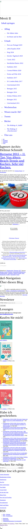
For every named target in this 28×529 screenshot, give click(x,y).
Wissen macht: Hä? (12, 112)
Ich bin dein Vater (4, 492)
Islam (23, 273)
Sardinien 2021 (12, 67)
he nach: (2, 467)
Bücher (7, 121)
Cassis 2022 (11, 59)
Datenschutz (6, 519)
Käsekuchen (3, 274)
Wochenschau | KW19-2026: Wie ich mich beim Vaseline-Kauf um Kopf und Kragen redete (14, 428)
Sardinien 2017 (12, 78)
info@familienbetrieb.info (6, 314)
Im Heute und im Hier (14, 37)
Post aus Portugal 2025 (14, 45)
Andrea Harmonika (4, 474)
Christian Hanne (18, 171)
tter (3, 139)
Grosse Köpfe (3, 489)
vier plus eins (3, 507)
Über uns (8, 135)
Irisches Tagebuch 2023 (15, 56)
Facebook (5, 140)
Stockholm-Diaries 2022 (15, 63)
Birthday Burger (4, 272)
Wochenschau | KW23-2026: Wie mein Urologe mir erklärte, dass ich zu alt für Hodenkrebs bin (15, 420)
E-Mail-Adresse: (4, 302)
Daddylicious (3, 479)
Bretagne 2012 (12, 99)
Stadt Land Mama (4, 505)
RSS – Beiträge (6, 514)
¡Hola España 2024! (13, 49)
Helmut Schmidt (17, 273)
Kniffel (8, 274)
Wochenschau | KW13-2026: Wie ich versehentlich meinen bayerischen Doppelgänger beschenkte (15, 453)
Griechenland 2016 (13, 85)
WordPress (11, 523)
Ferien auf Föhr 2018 (14, 74)
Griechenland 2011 (13, 103)
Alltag (7, 29)
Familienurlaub (3, 273)
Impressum (5, 518)
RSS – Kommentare (7, 515)
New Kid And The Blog (5, 497)
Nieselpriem (3, 500)
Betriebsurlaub (10, 270)
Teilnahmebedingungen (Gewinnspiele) (12, 521)
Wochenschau (10, 107)
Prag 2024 (10, 52)
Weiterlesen (15, 224)
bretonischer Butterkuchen (19, 272)
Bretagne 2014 (12, 92)
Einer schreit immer (4, 484)
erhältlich (4, 360)
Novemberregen (4, 502)
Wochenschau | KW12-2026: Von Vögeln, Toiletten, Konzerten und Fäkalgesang (15, 457)
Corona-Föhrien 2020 (14, 70)
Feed (4, 143)
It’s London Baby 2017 (14, 81)
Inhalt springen (8, 23)
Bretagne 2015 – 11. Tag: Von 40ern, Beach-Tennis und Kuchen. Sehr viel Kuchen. (12, 161)
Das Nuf (2, 482)
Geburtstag (10, 273)
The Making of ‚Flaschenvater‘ (12, 130)
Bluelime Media (4, 525)
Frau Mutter (3, 487)
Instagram (5, 142)
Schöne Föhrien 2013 (14, 96)
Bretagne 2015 (12, 89)
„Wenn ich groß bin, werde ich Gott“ (17, 252)
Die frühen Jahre (12, 33)
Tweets (7, 116)
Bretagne (10, 272)
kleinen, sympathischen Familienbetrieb (15, 290)
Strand (17, 274)
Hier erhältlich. (3, 340)
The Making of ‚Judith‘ (14, 125)
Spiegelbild (13, 274)
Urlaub (7, 41)
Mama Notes (3, 495)
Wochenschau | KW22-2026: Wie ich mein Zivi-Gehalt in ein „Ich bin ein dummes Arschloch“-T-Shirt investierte (14, 425)
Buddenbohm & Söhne (5, 477)
